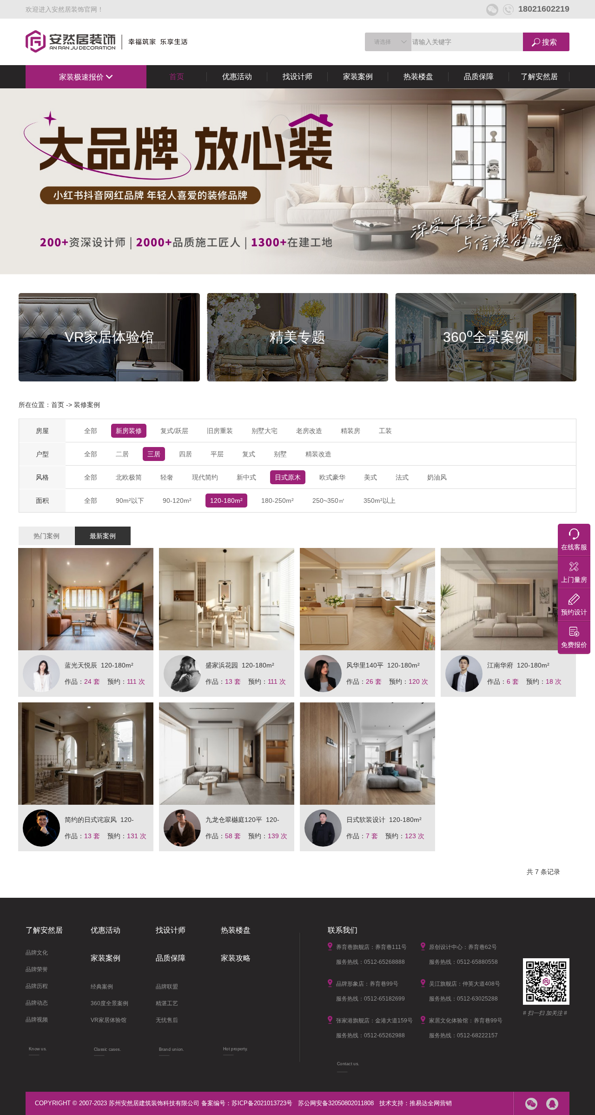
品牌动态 (37, 1003)
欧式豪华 (332, 477)
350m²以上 (380, 500)
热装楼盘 (418, 76)
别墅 (280, 454)
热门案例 (46, 536)
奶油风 (437, 477)
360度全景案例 (109, 1003)
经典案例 (102, 986)
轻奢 (166, 477)
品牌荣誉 (37, 969)
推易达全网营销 (431, 1103)
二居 (122, 454)
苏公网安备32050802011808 (336, 1103)
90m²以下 (130, 500)
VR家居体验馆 (108, 1020)
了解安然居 (539, 76)
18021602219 (543, 8)
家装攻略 (236, 958)
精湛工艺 (167, 1003)
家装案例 (358, 76)
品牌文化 (37, 952)
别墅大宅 (264, 430)
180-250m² (277, 500)
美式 (370, 477)
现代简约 (205, 477)
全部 (90, 430)
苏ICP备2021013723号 (261, 1103)
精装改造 (318, 454)
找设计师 (297, 76)
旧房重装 (220, 430)
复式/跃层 (174, 430)
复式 (248, 454)
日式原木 (288, 477)
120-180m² (226, 500)
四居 (185, 454)
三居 (153, 454)
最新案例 (103, 536)
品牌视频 (37, 1019)
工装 (385, 430)
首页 (176, 76)
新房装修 (129, 430)
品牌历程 (37, 986)
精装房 (350, 430)
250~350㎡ (328, 500)
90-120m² (177, 500)
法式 (402, 477)
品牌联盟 (167, 986)
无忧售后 (167, 1020)
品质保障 (479, 76)
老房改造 (309, 430)
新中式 (246, 477)
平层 (217, 454)
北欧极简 (129, 477)
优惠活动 (237, 76)
